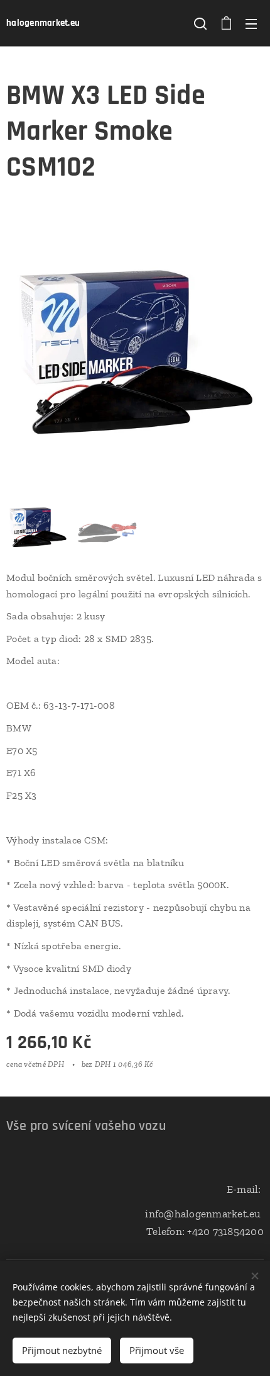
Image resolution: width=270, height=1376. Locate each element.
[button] (200, 23)
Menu (251, 23)
